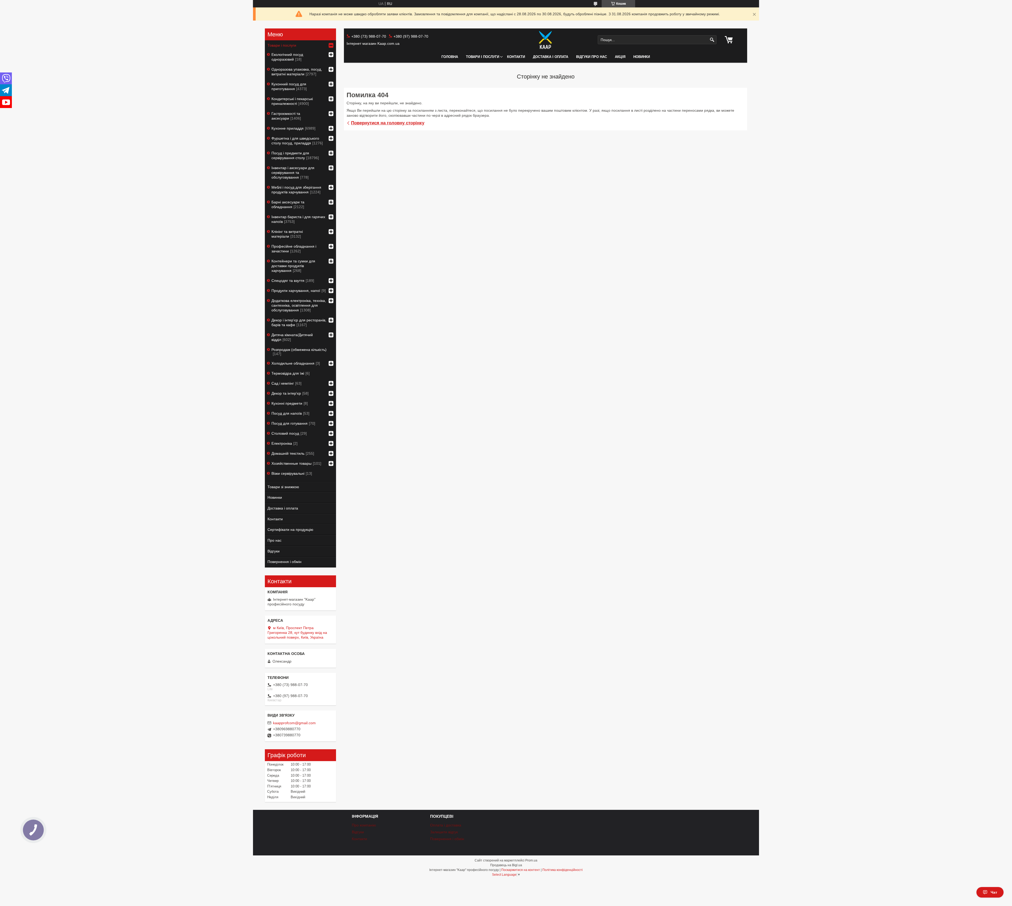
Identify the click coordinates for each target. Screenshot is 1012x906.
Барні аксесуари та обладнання (287, 204)
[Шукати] (712, 40)
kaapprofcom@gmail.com (294, 723)
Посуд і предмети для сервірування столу (290, 155)
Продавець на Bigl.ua (506, 865)
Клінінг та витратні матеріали (287, 233)
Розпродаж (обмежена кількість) (299, 349)
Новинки (274, 497)
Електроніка (281, 443)
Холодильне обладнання (292, 363)
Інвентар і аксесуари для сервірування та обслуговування (292, 172)
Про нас (274, 540)
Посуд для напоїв (286, 413)
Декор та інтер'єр (286, 393)
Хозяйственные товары (291, 463)
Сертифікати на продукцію (290, 529)
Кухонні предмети (286, 403)
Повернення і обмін (284, 562)
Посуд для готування (289, 423)
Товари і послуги (482, 57)
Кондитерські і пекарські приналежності (292, 101)
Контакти (516, 57)
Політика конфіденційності (562, 870)
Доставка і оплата (550, 57)
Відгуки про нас (591, 57)
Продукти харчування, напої (295, 290)
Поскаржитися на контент (520, 870)
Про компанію (364, 825)
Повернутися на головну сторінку (387, 122)
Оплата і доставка (445, 825)
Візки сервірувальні (287, 473)
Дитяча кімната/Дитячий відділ (292, 337)
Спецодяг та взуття (287, 280)
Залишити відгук (444, 832)
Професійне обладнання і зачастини (293, 248)
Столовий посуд (285, 433)
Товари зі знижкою (283, 487)
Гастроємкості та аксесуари (285, 115)
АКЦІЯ (620, 57)
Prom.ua (531, 860)
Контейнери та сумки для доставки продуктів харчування (293, 266)
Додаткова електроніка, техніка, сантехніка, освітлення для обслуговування (298, 305)
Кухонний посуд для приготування (288, 86)
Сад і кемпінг (282, 383)
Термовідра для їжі (287, 373)
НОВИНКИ (641, 57)
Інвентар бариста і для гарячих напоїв (298, 219)
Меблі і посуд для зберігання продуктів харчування (296, 189)
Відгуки (273, 551)
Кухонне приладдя (287, 128)
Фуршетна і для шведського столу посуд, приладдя (295, 140)
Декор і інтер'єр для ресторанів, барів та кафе (298, 322)
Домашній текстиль (287, 453)
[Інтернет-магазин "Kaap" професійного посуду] (545, 39)
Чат (994, 892)
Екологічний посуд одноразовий (287, 56)
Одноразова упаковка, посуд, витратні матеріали (296, 71)
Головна (449, 57)
